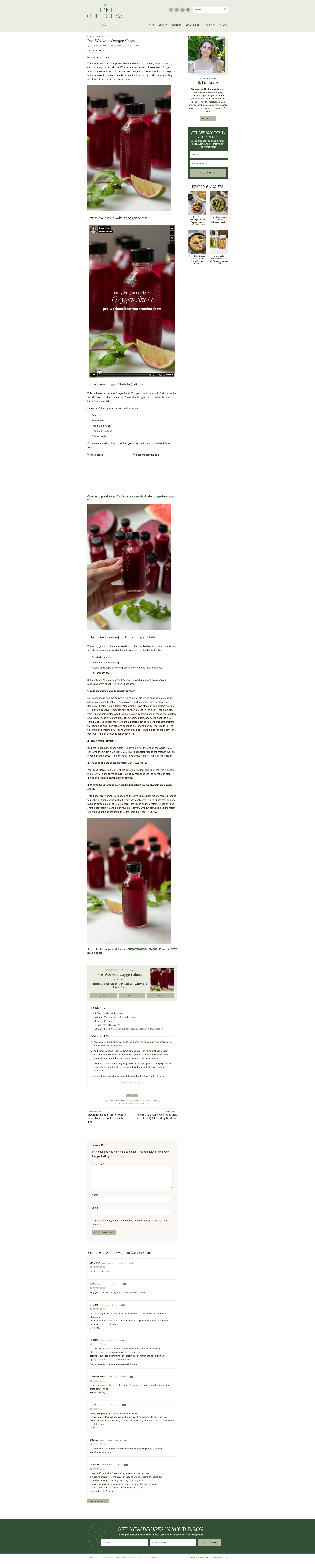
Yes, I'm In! (208, 173)
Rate (133, 996)
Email (95, 1207)
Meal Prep (193, 25)
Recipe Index (121, 1557)
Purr (226, 1557)
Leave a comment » (139, 1103)
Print (105, 996)
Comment (98, 1164)
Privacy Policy (150, 1557)
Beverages (107, 36)
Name (95, 1195)
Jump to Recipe (98, 50)
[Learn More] (206, 54)
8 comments (121, 1103)
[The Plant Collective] (104, 16)
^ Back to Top (93, 1557)
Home (150, 25)
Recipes (176, 25)
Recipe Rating (100, 1156)
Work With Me (135, 1557)
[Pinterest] (176, 10)
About (162, 25)
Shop (223, 25)
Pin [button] (161, 996)
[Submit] (225, 9)
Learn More (208, 118)
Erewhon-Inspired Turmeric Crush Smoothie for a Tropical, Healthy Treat (107, 1117)
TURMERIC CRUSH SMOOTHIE (144, 949)
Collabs (210, 25)
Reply (130, 1263)
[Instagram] (171, 10)
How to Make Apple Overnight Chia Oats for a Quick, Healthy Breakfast (156, 1115)
